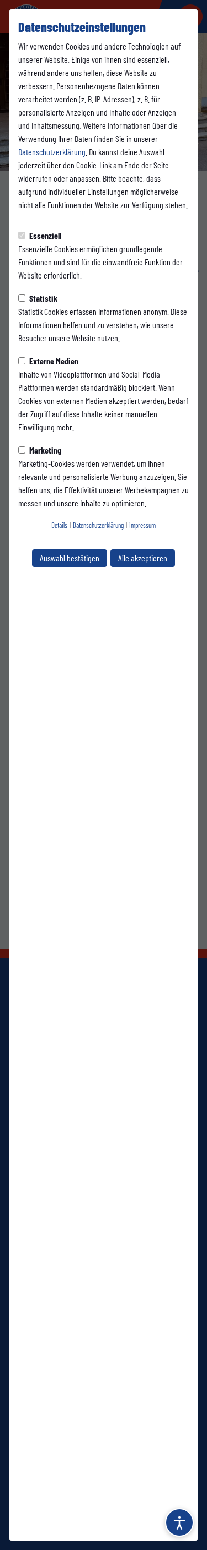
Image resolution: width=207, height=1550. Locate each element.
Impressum (142, 525)
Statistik (42, 298)
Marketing (44, 450)
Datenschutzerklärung (52, 151)
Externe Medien (53, 361)
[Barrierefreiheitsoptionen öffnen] (179, 1522)
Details (59, 525)
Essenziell (44, 235)
